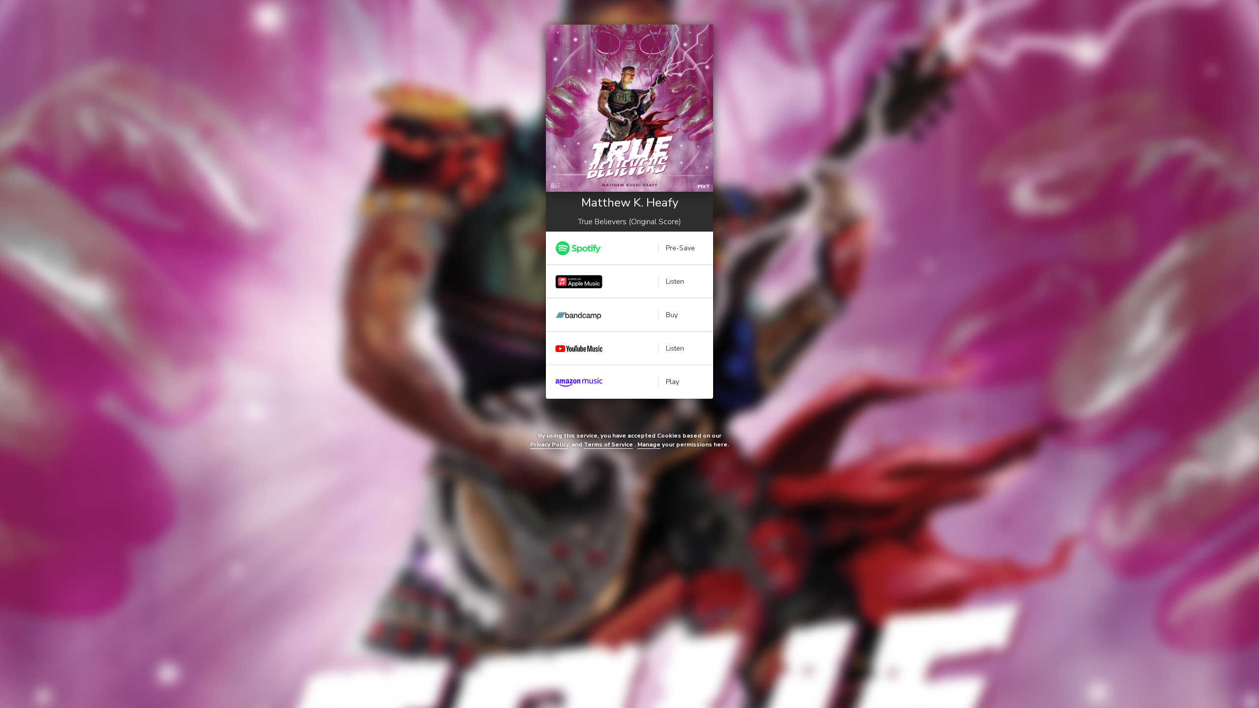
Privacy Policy (549, 444)
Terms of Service (608, 444)
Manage (648, 444)
